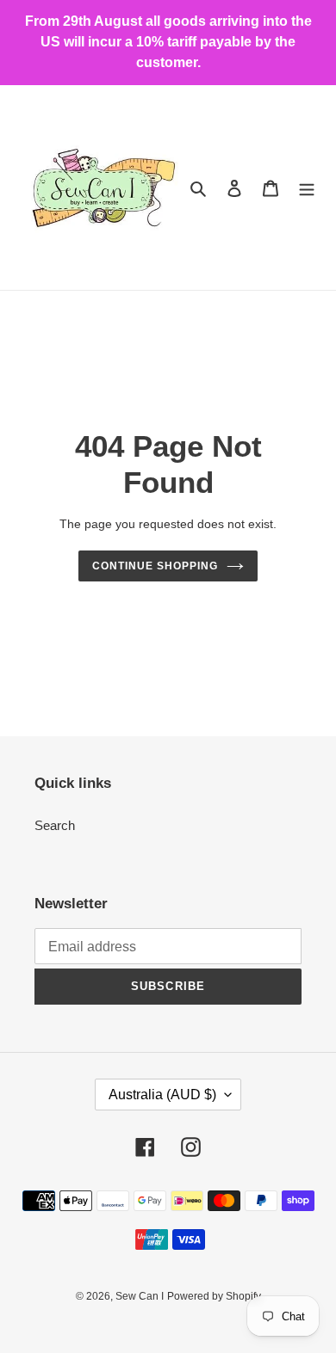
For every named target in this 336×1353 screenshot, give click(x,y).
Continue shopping (155, 566)
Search (54, 825)
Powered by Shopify (214, 1296)
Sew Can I (139, 1296)
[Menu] (307, 187)
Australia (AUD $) (162, 1094)
